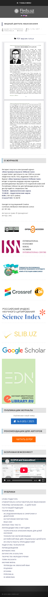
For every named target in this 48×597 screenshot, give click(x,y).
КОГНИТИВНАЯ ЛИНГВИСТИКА (16, 519)
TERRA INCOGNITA (9, 559)
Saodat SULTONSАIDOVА (13, 29)
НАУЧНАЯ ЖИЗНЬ (8, 562)
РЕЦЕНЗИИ (8, 568)
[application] (24, 470)
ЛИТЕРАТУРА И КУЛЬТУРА (12, 554)
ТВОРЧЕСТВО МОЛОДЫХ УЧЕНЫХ (15, 556)
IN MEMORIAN (9, 577)
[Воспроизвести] (5, 480)
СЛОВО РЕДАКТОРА (10, 499)
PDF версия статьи (25, 38)
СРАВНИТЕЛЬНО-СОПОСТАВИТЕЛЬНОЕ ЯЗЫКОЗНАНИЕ (24, 502)
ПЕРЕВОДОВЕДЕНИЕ (10, 548)
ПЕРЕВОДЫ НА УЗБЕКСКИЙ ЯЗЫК (17, 565)
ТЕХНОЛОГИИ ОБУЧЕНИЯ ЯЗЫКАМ (17, 536)
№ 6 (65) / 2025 (25, 421)
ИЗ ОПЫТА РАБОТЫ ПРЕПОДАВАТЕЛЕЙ (19, 542)
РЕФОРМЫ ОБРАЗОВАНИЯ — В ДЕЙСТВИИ (19, 505)
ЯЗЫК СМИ (8, 522)
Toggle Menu (25, 3)
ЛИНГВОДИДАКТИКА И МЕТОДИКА (16, 528)
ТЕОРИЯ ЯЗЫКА (8, 511)
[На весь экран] (43, 480)
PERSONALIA (9, 31)
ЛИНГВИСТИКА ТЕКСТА (11, 525)
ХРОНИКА (7, 571)
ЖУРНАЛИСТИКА (8, 551)
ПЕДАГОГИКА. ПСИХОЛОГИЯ (13, 545)
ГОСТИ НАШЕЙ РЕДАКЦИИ (12, 508)
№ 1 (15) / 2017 (34, 29)
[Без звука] (40, 480)
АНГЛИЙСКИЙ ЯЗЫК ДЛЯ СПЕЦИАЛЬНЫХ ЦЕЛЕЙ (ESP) (25, 539)
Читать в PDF (24, 439)
